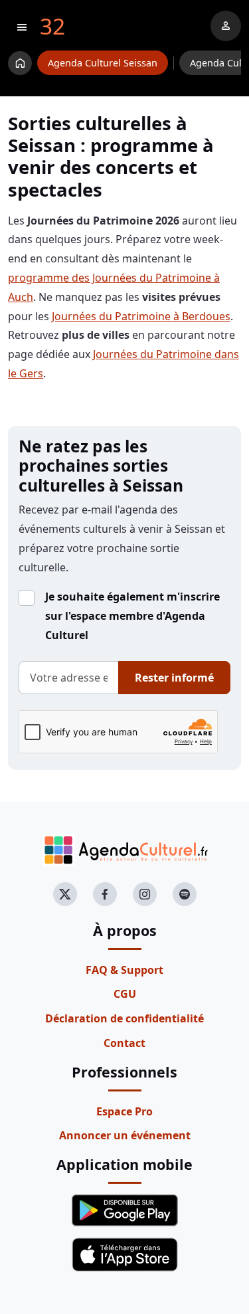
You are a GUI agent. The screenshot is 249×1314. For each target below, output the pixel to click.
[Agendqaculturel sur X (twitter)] (65, 894)
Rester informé (174, 677)
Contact (124, 1043)
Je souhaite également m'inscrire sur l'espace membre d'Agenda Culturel (132, 615)
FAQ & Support (124, 970)
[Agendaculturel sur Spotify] (185, 894)
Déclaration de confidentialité (124, 1018)
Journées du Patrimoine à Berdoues (141, 316)
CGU (125, 993)
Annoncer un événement (125, 1135)
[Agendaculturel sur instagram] (145, 894)
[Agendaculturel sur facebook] (105, 894)
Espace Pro (124, 1111)
